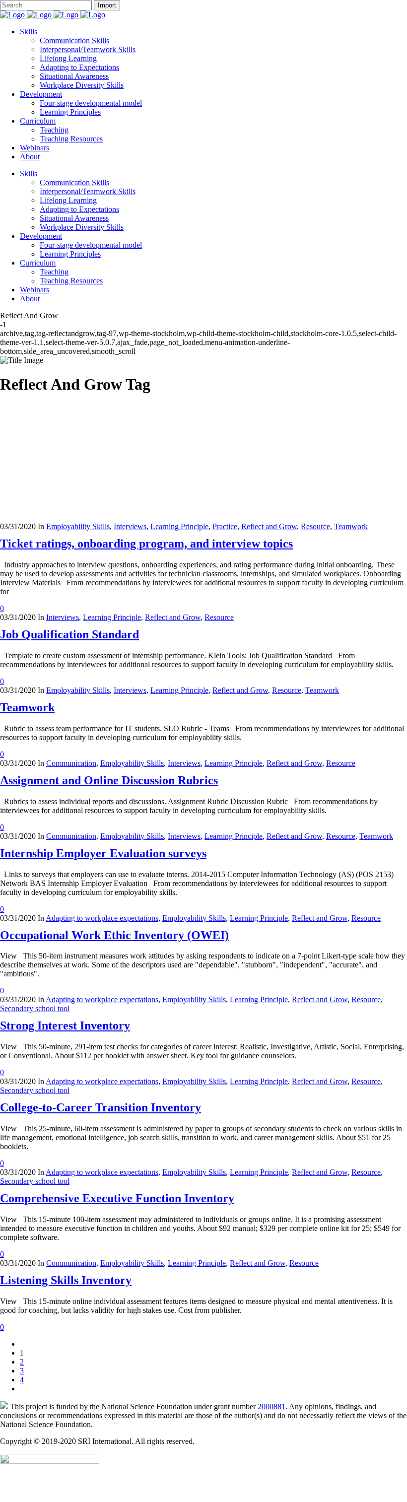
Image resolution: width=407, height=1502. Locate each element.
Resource (315, 526)
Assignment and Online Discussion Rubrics (109, 780)
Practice (224, 526)
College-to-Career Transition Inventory (100, 1107)
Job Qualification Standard (69, 634)
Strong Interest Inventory (65, 1025)
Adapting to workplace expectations (102, 918)
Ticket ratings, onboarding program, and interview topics (146, 543)
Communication (71, 763)
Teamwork (351, 526)
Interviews (130, 526)
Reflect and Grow (269, 526)
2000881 (271, 1406)
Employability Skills (78, 526)
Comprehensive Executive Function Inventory (117, 1198)
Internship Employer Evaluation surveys (103, 853)
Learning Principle (179, 526)
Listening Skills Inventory (66, 1280)
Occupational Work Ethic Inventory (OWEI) (114, 935)
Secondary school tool (34, 1008)
